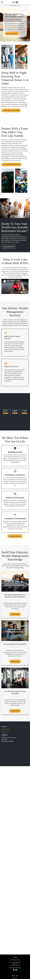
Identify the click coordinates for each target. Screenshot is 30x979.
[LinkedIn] (16, 970)
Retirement (15, 978)
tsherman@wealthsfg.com (15, 967)
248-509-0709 (5, 729)
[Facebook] (14, 970)
